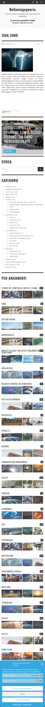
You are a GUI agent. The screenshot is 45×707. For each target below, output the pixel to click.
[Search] (4, 2)
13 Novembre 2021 (10, 44)
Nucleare (12, 243)
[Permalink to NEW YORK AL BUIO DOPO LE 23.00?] (27, 515)
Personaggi (13, 212)
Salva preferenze (22, 700)
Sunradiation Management (18, 238)
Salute (11, 256)
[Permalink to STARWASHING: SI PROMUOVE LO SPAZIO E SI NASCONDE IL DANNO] (38, 625)
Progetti (12, 209)
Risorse (11, 223)
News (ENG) (9, 194)
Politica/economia (15, 254)
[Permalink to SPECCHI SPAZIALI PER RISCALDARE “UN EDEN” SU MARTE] (27, 609)
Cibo (10, 217)
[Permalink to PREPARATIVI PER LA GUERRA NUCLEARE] (12, 593)
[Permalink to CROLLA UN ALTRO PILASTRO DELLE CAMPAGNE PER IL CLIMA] (38, 531)
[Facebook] (33, 2)
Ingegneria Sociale (11, 189)
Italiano (8, 112)
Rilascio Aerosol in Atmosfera (19, 236)
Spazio (11, 246)
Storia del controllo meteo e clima (20, 202)
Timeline (8, 199)
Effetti (7, 249)
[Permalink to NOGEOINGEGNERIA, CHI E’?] (12, 421)
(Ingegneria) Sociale (16, 228)
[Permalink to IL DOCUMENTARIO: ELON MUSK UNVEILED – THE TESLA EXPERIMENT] (38, 656)
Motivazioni (9, 215)
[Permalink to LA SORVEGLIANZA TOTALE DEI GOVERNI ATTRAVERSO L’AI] (27, 578)
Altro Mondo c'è (10, 264)
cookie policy (27, 704)
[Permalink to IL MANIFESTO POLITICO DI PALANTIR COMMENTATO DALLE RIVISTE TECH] (38, 578)
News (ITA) (9, 192)
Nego (22, 694)
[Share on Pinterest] (42, 44)
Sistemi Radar (14, 233)
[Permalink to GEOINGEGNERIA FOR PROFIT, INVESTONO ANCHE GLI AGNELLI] (38, 515)
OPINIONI (8, 187)
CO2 (10, 241)
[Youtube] (37, 2)
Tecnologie (9, 231)
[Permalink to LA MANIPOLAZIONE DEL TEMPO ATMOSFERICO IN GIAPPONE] (27, 295)
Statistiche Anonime (22, 688)
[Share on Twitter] (38, 44)
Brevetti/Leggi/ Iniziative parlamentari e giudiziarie (26, 205)
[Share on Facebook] (34, 44)
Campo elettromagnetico (13, 262)
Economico (13, 225)
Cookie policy (17, 704)
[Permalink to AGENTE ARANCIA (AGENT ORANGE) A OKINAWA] (12, 484)
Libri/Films (8, 259)
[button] (42, 664)
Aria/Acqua (13, 220)
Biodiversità (13, 251)
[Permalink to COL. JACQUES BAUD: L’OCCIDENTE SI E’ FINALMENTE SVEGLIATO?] (27, 421)
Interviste (8, 197)
